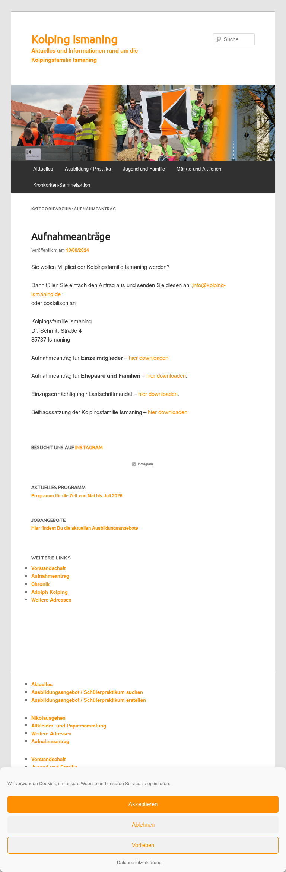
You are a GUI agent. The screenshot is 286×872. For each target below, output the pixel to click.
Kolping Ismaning (74, 39)
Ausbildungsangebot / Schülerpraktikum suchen (87, 691)
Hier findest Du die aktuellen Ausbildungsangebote (84, 527)
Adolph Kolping (49, 591)
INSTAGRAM (89, 447)
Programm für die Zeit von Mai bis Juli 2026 (77, 495)
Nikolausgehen (48, 717)
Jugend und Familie (144, 168)
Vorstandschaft (48, 567)
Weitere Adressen (51, 599)
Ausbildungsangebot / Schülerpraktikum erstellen (88, 699)
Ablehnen (143, 824)
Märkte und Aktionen (199, 168)
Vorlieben (143, 845)
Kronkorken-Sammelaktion (61, 184)
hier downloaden (148, 357)
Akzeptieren (143, 804)
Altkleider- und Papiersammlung (68, 725)
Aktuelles (43, 168)
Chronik (40, 583)
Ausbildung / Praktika (88, 168)
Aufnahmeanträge (71, 236)
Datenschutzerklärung (139, 862)
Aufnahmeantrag (50, 575)
